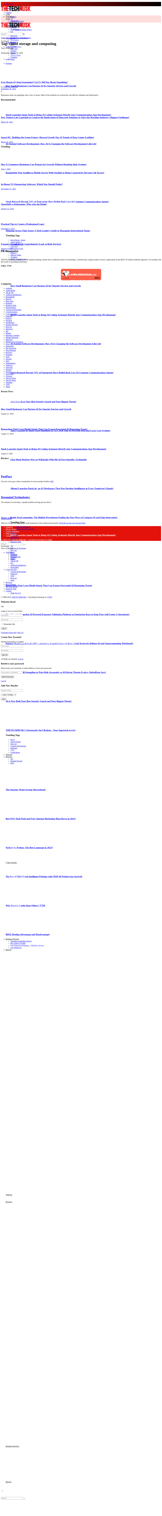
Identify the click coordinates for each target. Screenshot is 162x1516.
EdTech (9, 318)
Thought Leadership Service (21, 941)
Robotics (9, 355)
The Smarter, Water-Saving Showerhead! (26, 1257)
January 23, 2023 (7, 209)
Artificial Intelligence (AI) (25, 813)
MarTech (13, 90)
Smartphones (10, 363)
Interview (9, 329)
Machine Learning (12, 335)
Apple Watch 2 (16, 242)
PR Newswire (11, 348)
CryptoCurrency (12, 312)
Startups (13, 140)
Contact (9, 13)
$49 (52, 481)
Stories (13, 147)
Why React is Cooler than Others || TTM (25, 905)
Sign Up (20, 633)
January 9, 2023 (7, 249)
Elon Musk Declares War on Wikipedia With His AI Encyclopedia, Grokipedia (48, 459)
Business (9, 303)
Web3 (12, 169)
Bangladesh (10, 297)
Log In (20, 659)
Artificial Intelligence (18, 47)
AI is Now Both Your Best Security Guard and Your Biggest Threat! (43, 401)
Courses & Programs (18, 746)
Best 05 (8, 1482)
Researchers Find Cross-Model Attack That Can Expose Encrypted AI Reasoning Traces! (49, 946)
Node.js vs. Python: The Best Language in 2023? (29, 847)
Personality (14, 841)
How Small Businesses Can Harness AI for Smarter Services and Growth (41, 86)
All (11, 19)
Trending (13, 162)
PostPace (6, 476)
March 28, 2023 (7, 122)
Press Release (11, 350)
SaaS (12, 119)
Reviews (9, 757)
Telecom (9, 755)
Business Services (12, 1446)
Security (9, 359)
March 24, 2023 (7, 142)
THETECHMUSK (10, 87)
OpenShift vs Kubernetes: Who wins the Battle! (24, 204)
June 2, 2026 (6, 169)
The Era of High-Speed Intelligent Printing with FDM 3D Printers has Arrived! (44, 876)
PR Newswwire (12, 587)
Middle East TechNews (19, 97)
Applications (15, 1188)
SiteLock (6, 518)
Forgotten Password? (9, 633)
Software (13, 898)
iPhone (8, 333)
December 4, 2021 (8, 229)
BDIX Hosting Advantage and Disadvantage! (28, 1437)
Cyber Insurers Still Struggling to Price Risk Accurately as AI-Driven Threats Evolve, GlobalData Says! (56, 672)
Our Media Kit (15, 1475)
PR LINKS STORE (18, 1461)
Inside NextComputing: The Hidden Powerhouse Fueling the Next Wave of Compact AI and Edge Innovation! (63, 517)
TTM (8, 14)
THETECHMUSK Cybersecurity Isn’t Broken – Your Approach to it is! (40, 1126)
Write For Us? (11, 534)
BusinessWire (11, 308)
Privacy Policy (11, 529)
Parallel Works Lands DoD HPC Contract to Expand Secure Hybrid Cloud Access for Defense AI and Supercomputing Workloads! (69, 1018)
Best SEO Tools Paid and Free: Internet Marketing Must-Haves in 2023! (41, 818)
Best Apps (9, 301)
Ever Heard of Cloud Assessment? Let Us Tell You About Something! (34, 82)
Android (9, 288)
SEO (12, 1223)
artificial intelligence (22, 805)
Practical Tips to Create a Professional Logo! (22, 224)
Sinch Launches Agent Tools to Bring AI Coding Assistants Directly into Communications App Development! (58, 115)
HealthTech (10, 323)
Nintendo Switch (16, 415)
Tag (7, 38)
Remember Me (9, 624)
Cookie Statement (12, 531)
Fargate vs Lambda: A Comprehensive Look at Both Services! (31, 244)
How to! (13, 884)
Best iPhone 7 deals (17, 401)
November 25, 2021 (8, 189)
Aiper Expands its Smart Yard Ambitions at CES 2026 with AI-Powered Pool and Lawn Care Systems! (60, 430)
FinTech (9, 320)
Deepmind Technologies (15, 497)
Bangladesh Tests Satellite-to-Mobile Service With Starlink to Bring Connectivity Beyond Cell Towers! (55, 172)
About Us (9, 4)
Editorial (9, 316)
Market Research (12, 338)
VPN (12, 913)
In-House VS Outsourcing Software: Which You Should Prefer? (32, 184)
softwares (9, 368)
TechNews (10, 17)
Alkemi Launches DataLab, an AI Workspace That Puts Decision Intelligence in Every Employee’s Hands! (61, 488)
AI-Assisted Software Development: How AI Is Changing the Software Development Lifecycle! (51, 144)
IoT (11, 820)
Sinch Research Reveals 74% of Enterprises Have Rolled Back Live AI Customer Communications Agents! (61, 372)
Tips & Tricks (15, 155)
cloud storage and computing (20, 38)
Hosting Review (16, 1216)
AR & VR (14, 21)
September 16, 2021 (8, 89)
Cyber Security (11, 863)
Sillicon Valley (15, 451)
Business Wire (15, 855)
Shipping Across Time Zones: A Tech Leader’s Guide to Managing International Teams (48, 382)
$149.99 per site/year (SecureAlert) (72, 523)
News (12, 891)
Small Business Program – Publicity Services (27, 1468)
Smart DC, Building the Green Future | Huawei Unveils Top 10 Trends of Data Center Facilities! (47, 137)
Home (3, 38)
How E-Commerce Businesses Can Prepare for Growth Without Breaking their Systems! (43, 164)
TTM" (49, 540)
